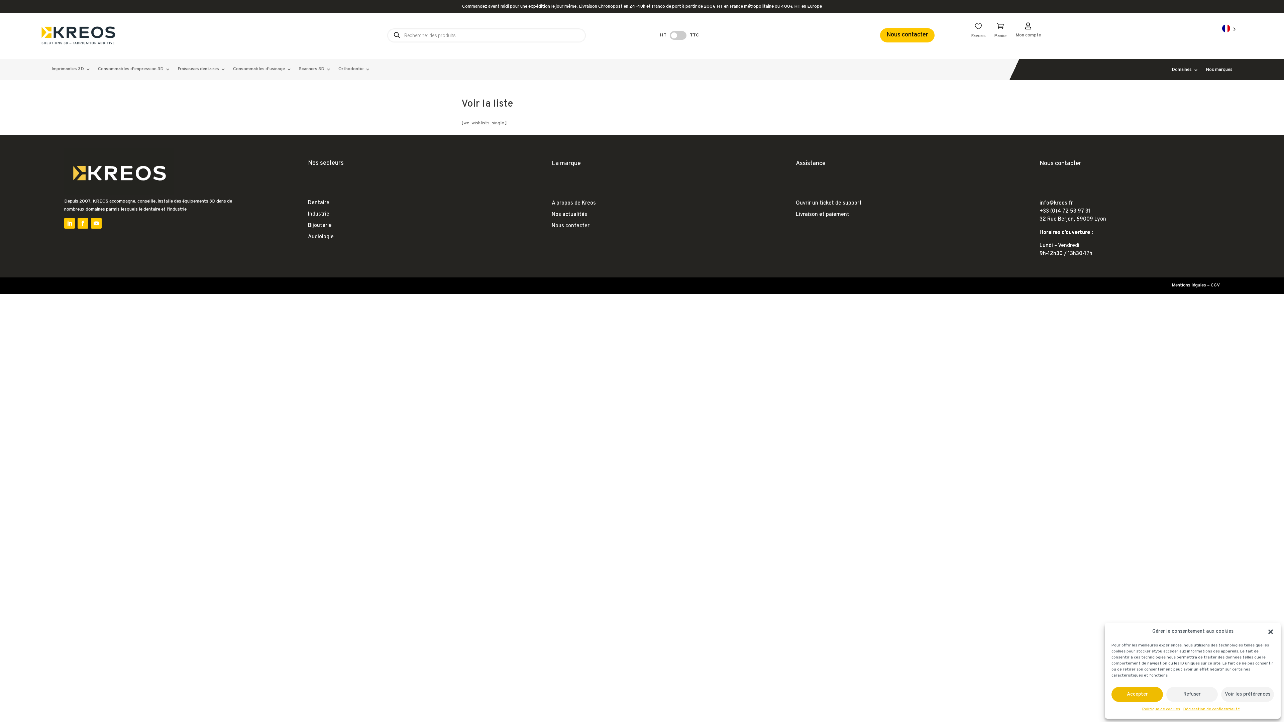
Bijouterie (320, 225)
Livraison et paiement (822, 214)
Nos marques (1219, 70)
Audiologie (321, 237)
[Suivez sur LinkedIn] (69, 223)
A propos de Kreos (574, 203)
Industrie (318, 214)
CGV (1215, 285)
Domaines (1182, 70)
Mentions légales (1189, 285)
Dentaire (318, 203)
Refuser (1192, 694)
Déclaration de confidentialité (1211, 709)
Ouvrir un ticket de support (829, 203)
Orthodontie (350, 69)
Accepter (1137, 694)
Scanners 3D (311, 69)
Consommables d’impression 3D (131, 69)
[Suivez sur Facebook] (83, 223)
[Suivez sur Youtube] (96, 223)
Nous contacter (907, 35)
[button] (1270, 631)
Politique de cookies (1161, 709)
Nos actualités (569, 214)
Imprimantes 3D (67, 69)
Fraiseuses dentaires (198, 69)
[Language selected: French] (1229, 29)
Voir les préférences (1247, 694)
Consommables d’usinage (259, 69)
